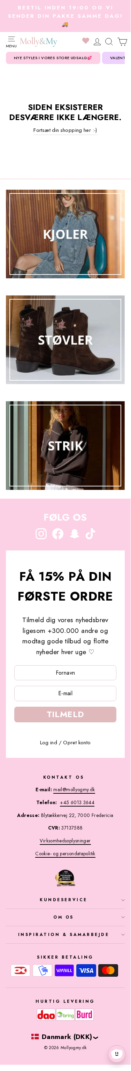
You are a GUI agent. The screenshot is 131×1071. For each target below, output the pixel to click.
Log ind (48, 742)
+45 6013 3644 (77, 802)
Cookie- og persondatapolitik (65, 853)
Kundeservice (63, 900)
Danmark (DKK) (67, 1036)
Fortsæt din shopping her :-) (65, 130)
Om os (63, 917)
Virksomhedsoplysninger (65, 840)
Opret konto (77, 742)
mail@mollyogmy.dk (74, 789)
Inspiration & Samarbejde (63, 934)
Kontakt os (63, 777)
